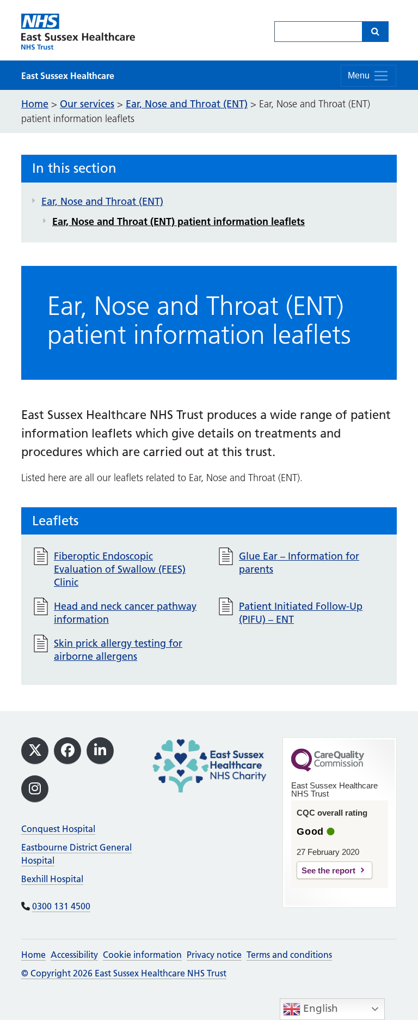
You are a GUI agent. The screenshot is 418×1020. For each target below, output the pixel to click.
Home (33, 954)
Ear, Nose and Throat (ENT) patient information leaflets (178, 221)
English (319, 1008)
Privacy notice (214, 954)
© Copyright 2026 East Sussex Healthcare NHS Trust (123, 973)
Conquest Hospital (58, 828)
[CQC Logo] (327, 768)
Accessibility (74, 954)
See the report (328, 870)
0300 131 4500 (61, 906)
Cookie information (142, 954)
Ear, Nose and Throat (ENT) (102, 201)
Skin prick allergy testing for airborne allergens (118, 650)
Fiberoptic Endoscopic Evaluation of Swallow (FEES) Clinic (120, 569)
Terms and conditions (289, 954)
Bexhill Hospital (52, 878)
